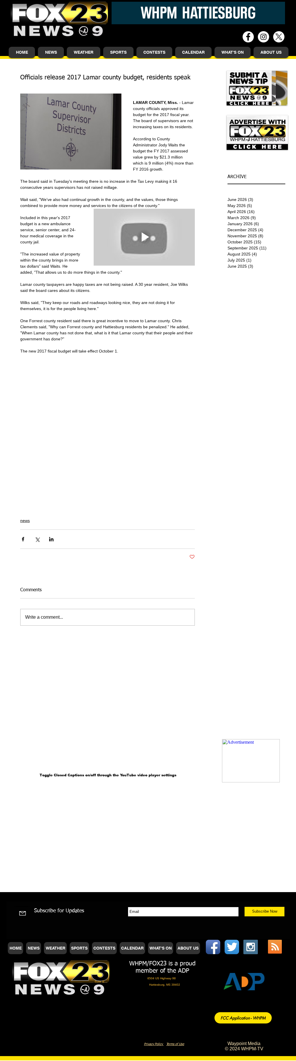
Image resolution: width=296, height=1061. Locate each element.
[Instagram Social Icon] (250, 947)
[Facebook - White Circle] (248, 36)
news (25, 520)
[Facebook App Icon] (213, 947)
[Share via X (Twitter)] (37, 539)
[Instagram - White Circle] (263, 36)
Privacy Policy (154, 1044)
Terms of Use (175, 1044)
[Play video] (144, 237)
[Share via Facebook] (23, 539)
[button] (51, 52)
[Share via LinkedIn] (51, 539)
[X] (278, 36)
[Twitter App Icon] (232, 947)
